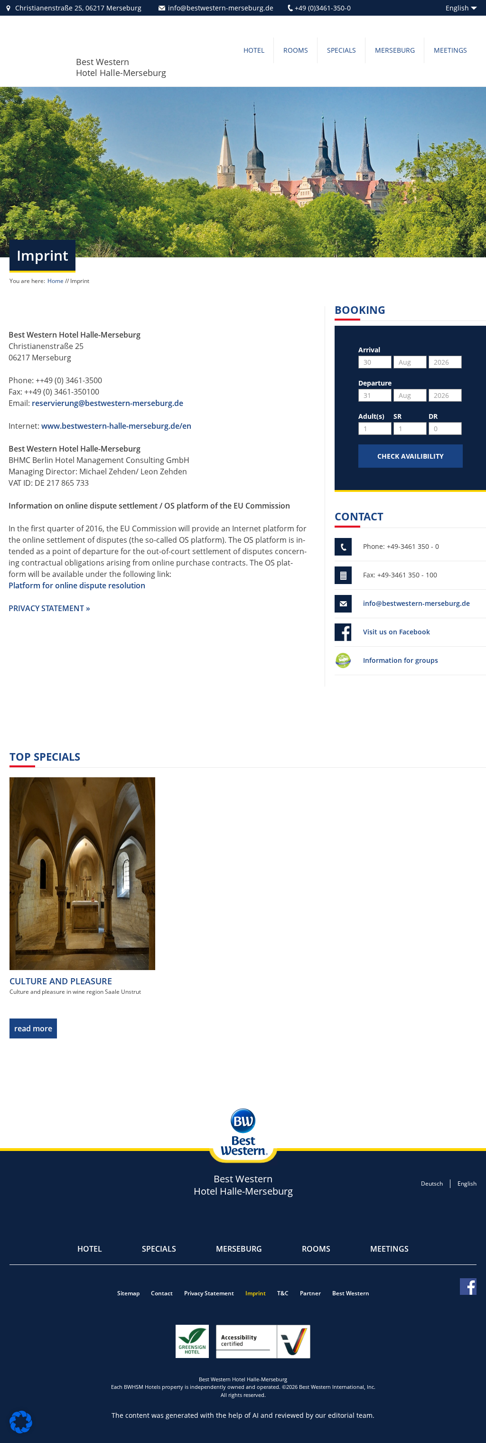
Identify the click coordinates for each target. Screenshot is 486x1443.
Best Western (350, 1293)
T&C (283, 1293)
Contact (162, 1293)
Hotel (253, 50)
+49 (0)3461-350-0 (323, 7)
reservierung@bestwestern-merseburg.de (107, 403)
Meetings (450, 50)
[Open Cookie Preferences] (20, 1430)
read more (33, 1028)
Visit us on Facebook (396, 631)
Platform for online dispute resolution (77, 585)
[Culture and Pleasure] (82, 873)
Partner (310, 1293)
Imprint (255, 1293)
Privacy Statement (209, 1293)
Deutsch (432, 1183)
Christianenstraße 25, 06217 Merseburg (78, 7)
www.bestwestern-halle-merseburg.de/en (116, 426)
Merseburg (395, 50)
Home (55, 281)
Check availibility (410, 456)
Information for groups (400, 660)
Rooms (295, 50)
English (467, 1183)
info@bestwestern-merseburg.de (220, 7)
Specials (341, 50)
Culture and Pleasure (60, 981)
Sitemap (128, 1293)
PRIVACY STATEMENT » (49, 608)
